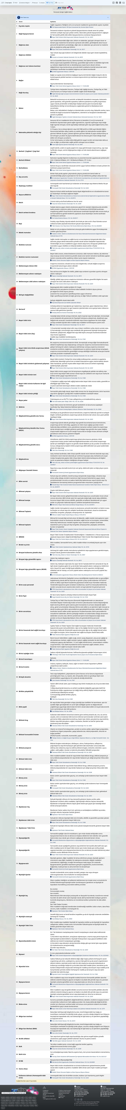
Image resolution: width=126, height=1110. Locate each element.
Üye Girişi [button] (50, 3)
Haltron (22, 1100)
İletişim (43, 3)
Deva (34, 1097)
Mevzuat (35, 3)
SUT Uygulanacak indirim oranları (50, 1098)
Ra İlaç (17, 1105)
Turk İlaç (32, 1105)
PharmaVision (11, 1105)
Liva (27, 1102)
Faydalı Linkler (62, 1096)
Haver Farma (28, 1100)
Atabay (18, 1097)
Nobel (31, 1102)
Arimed (7, 1097)
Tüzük (45, 1094)
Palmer (34, 1102)
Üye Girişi (62, 1097)
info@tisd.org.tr (80, 1096)
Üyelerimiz (46, 1091)
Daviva (30, 1097)
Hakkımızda (46, 1090)
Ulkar (36, 1105)
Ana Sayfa (9, 3)
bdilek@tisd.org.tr (94, 1105)
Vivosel (3, 1108)
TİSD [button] (16, 3)
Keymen (23, 1102)
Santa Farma (26, 1105)
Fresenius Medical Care (6, 1100)
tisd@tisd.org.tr (106, 1096)
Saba (21, 1105)
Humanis (34, 1100)
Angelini (3, 1097)
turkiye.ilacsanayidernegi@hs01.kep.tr (88, 1103)
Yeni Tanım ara (25, 17)
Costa (26, 1097)
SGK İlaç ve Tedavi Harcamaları (65, 1090)
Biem (23, 1097)
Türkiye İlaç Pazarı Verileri (64, 1093)
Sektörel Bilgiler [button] (25, 3)
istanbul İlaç (11, 1102)
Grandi (18, 1100)
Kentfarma (18, 1102)
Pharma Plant (4, 1105)
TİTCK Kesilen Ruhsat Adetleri (65, 1091)
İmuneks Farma (5, 1102)
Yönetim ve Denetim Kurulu (49, 1093)
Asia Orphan (13, 1097)
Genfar (14, 1100)
